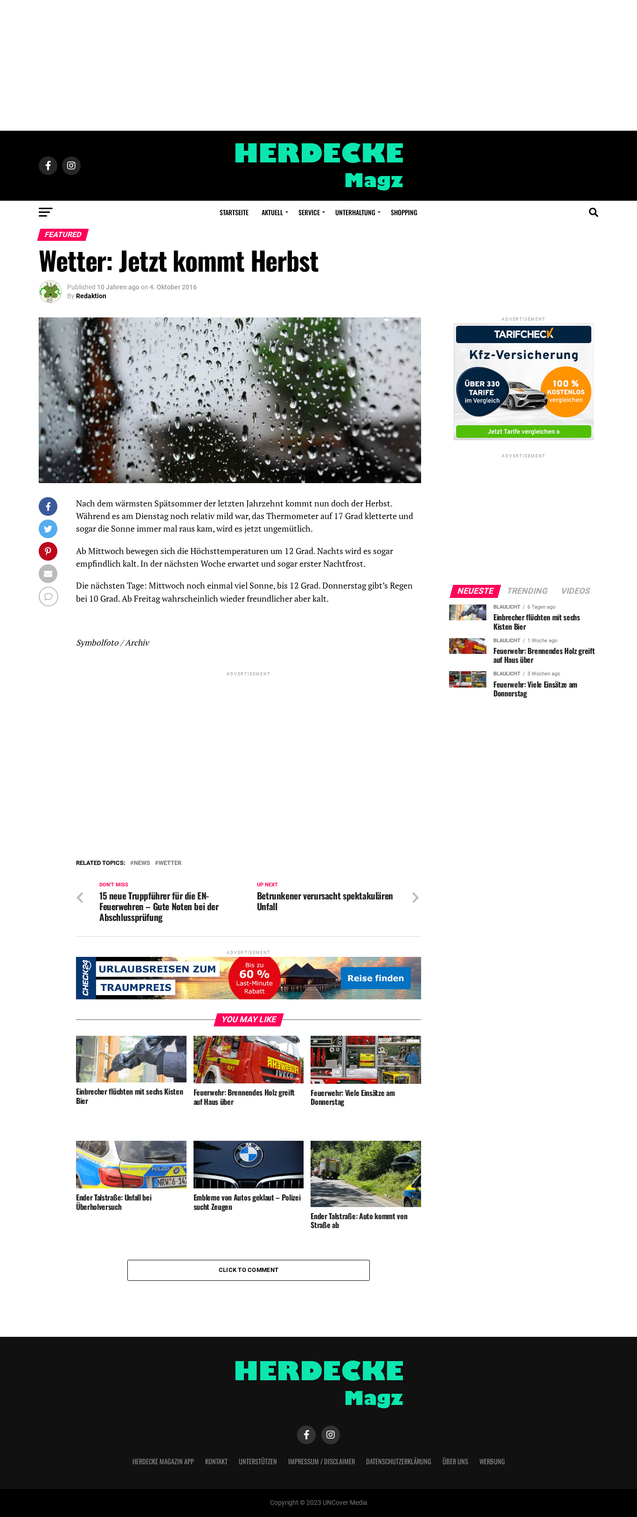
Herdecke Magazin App (163, 1461)
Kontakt (216, 1461)
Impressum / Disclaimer (321, 1461)
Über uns (455, 1461)
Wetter (170, 863)
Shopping (404, 212)
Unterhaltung (355, 212)
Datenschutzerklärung (398, 1461)
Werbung (492, 1461)
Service (309, 212)
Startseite (234, 212)
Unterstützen (258, 1461)
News (142, 863)
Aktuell (272, 212)
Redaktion (91, 296)
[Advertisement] (318, 65)
